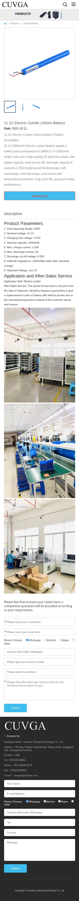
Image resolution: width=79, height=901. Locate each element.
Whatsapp (34, 640)
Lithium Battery (30, 23)
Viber (7, 643)
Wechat (51, 640)
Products (14, 23)
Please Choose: (13, 640)
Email (5, 632)
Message (5, 682)
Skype (65, 640)
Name (5, 622)
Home (5, 23)
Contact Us (39, 196)
